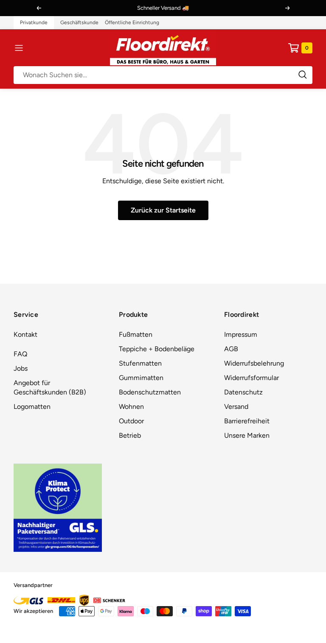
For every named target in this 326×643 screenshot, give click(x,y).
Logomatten (32, 407)
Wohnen (131, 407)
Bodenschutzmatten (150, 392)
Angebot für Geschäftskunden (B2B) (50, 387)
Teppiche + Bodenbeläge (156, 349)
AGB (231, 349)
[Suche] (163, 75)
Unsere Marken (247, 435)
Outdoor (131, 421)
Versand (236, 407)
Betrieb (130, 435)
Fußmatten (135, 334)
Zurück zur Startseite (163, 210)
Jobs (21, 368)
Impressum (240, 334)
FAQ (20, 354)
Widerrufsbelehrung (254, 363)
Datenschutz (243, 392)
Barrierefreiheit (247, 421)
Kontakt (25, 334)
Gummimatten (141, 378)
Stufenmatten (140, 363)
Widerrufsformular (251, 378)
